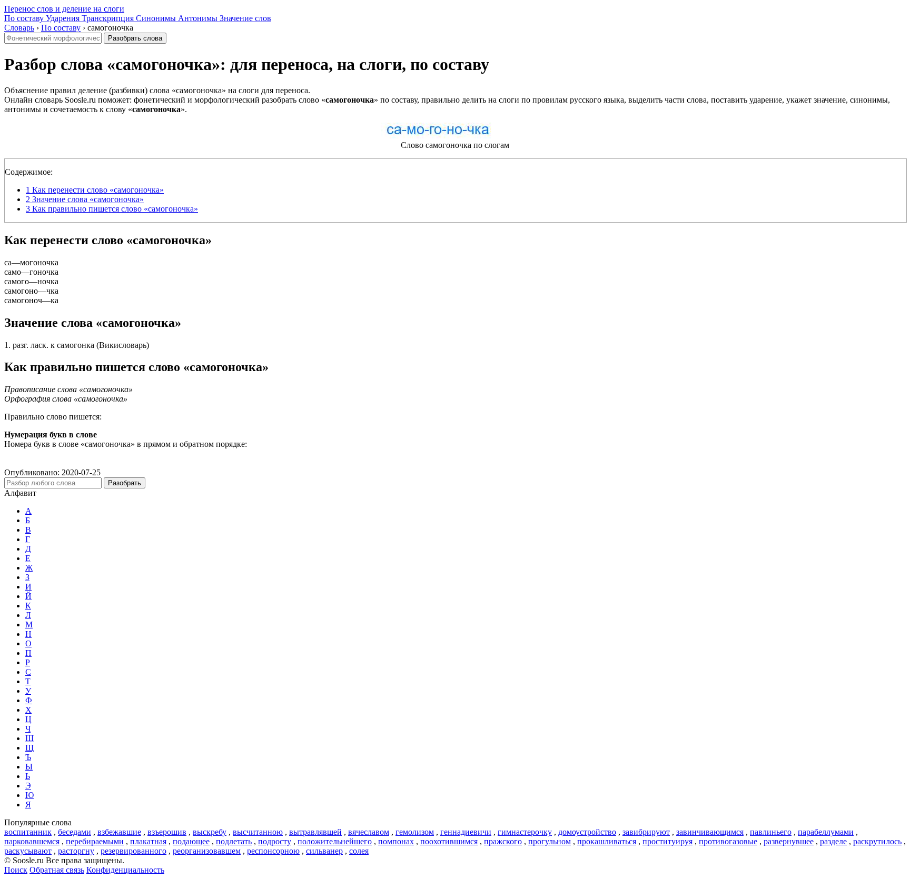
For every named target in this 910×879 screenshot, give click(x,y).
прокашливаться (606, 841)
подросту (274, 841)
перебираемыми (95, 841)
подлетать (234, 841)
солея (359, 850)
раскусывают (28, 850)
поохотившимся (449, 841)
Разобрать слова (135, 38)
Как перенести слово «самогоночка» (95, 189)
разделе (833, 841)
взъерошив (166, 831)
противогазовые (728, 841)
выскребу (209, 831)
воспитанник (28, 831)
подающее (191, 841)
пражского (503, 841)
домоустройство (587, 831)
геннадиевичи (465, 831)
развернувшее (789, 841)
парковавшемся (32, 841)
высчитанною (258, 831)
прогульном (549, 841)
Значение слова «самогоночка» (85, 199)
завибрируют (646, 831)
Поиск (15, 869)
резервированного (133, 850)
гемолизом (414, 831)
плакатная (148, 841)
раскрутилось (877, 841)
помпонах (396, 841)
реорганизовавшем (207, 850)
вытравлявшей (315, 831)
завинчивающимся (710, 831)
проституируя (667, 841)
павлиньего (771, 831)
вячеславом (368, 831)
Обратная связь (56, 869)
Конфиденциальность (125, 869)
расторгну (76, 850)
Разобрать (124, 483)
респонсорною (273, 850)
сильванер (324, 850)
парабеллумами (826, 831)
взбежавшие (119, 831)
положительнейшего (335, 841)
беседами (74, 831)
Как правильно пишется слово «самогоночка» (112, 208)
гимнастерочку (525, 831)
